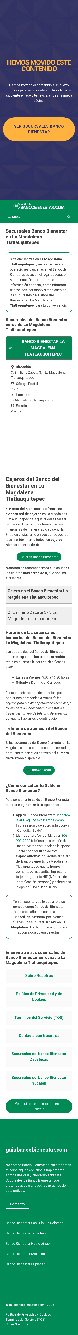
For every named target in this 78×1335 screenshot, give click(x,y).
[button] (69, 217)
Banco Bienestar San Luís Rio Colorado (34, 1223)
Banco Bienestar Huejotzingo (28, 1243)
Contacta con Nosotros (39, 1035)
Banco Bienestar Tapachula (26, 1233)
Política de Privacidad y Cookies (28, 1314)
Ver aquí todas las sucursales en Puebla (39, 1106)
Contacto (17, 1204)
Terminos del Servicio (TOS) (39, 1017)
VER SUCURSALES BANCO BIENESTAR (39, 129)
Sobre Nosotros (39, 975)
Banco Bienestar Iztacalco (25, 1254)
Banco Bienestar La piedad (25, 1264)
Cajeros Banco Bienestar (39, 557)
